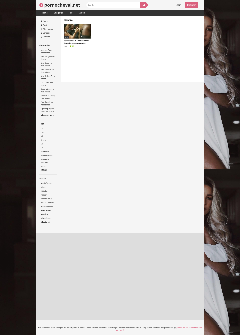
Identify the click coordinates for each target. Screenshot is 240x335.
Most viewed (48, 29)
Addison (44, 195)
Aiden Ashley (46, 210)
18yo (42, 132)
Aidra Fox (44, 214)
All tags (44, 170)
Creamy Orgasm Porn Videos (47, 90)
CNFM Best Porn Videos (47, 84)
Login (178, 5)
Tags (71, 13)
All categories (47, 115)
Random (46, 37)
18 (42, 128)
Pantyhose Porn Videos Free (47, 103)
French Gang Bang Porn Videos (48, 97)
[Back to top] (231, 327)
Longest (46, 33)
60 (42, 144)
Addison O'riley (46, 199)
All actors (45, 222)
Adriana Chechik (47, 207)
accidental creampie (45, 160)
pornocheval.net (61, 5)
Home (45, 13)
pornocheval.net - (182, 328)
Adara (43, 187)
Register (191, 5)
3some (43, 140)
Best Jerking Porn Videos (48, 77)
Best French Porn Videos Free (47, 71)
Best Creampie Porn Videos (46, 64)
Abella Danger (46, 183)
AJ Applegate (46, 218)
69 (42, 148)
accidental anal (46, 156)
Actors (82, 13)
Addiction (44, 191)
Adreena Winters (47, 203)
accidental (45, 152)
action (43, 166)
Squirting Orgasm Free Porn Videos (47, 110)
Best (45, 25)
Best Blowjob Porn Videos (48, 58)
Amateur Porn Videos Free (46, 51)
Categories (58, 13)
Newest (46, 21)
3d (42, 136)
